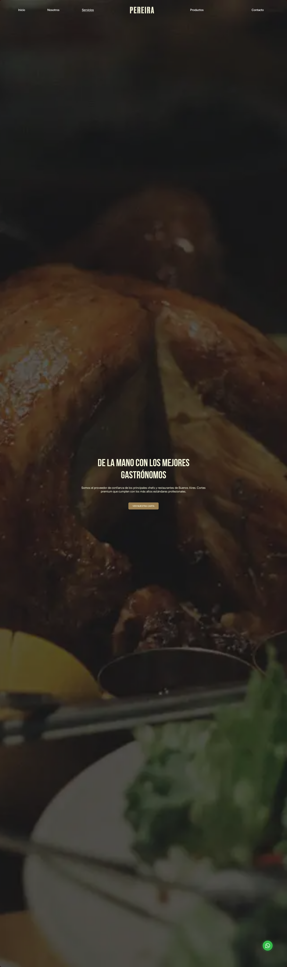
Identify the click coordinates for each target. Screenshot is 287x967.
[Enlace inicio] (142, 10)
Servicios (88, 10)
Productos (197, 10)
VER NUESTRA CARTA (143, 506)
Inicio (21, 10)
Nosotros (53, 10)
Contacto (258, 10)
